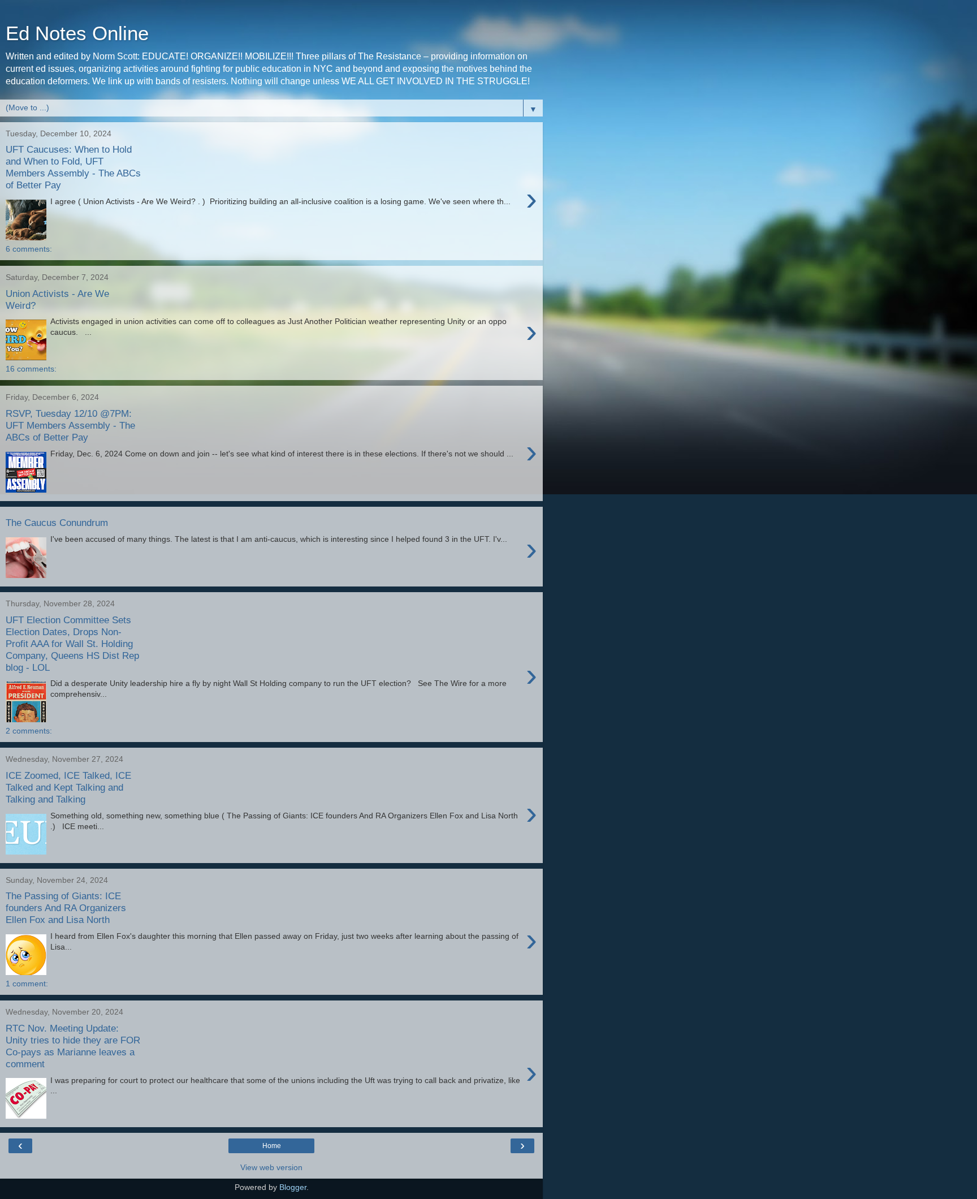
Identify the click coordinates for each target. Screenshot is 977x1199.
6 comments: (29, 248)
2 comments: (29, 730)
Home (271, 1146)
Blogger (292, 1187)
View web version (271, 1167)
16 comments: (31, 368)
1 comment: (27, 983)
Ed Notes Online (77, 33)
